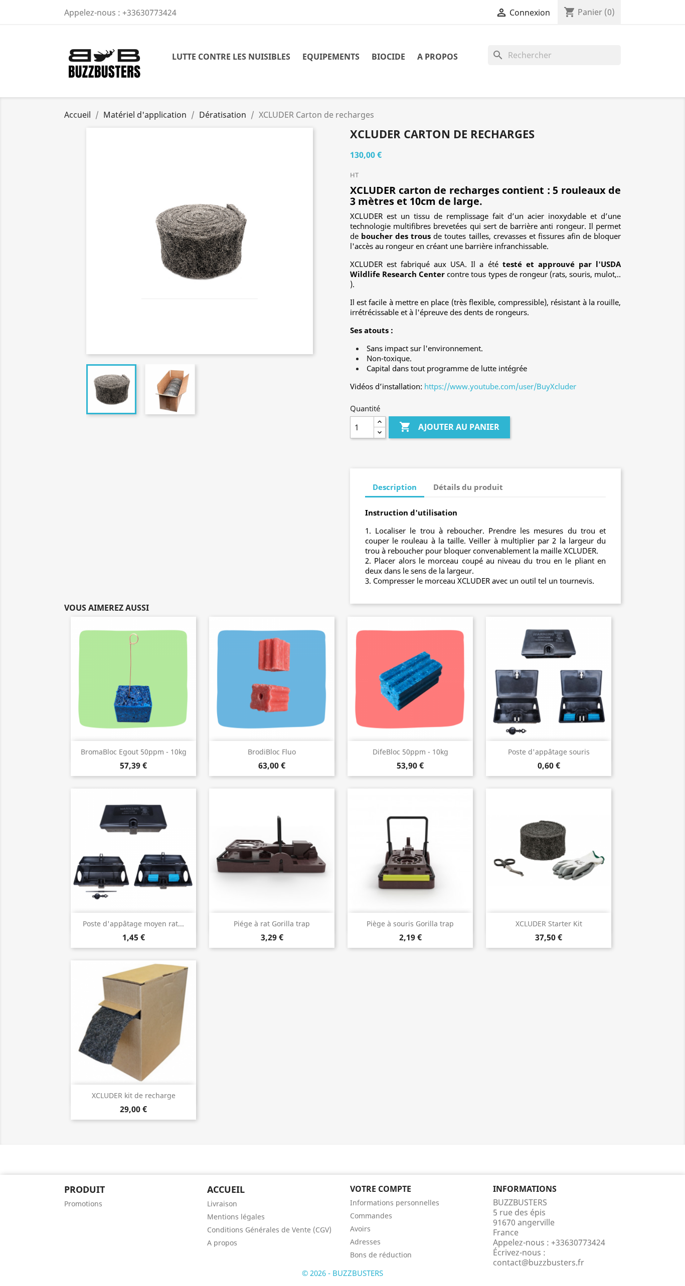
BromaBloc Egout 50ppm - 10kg (134, 751)
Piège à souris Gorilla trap (410, 923)
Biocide (388, 56)
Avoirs (360, 1228)
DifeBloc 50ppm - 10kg (410, 751)
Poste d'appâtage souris (549, 751)
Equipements (331, 56)
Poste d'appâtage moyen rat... (133, 923)
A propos (437, 56)
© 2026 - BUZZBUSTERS (342, 1273)
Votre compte (380, 1188)
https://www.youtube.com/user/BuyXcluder (500, 386)
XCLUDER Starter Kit (549, 923)
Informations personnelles (394, 1202)
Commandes (371, 1215)
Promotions (83, 1203)
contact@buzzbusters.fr (538, 1262)
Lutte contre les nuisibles (231, 56)
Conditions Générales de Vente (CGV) (269, 1229)
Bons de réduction (381, 1254)
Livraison (222, 1203)
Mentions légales (236, 1216)
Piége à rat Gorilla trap (272, 923)
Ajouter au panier (449, 427)
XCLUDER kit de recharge (134, 1095)
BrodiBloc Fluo (272, 751)
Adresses (365, 1241)
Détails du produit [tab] (468, 487)
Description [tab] (395, 487)
